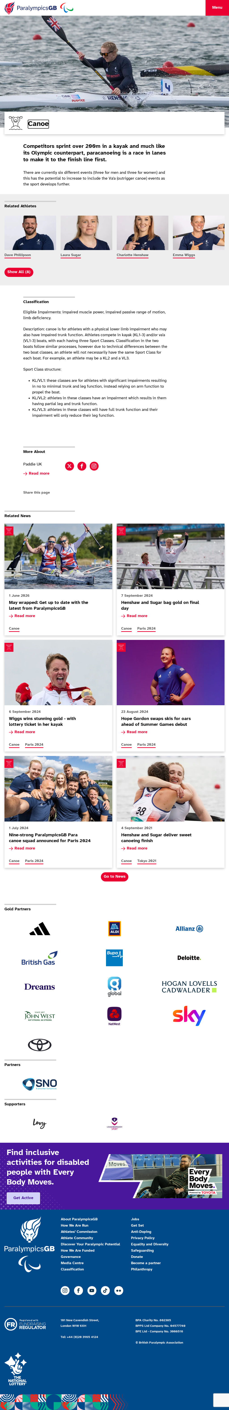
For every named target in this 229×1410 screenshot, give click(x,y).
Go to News (114, 877)
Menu (217, 8)
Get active (23, 1198)
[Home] (38, 8)
